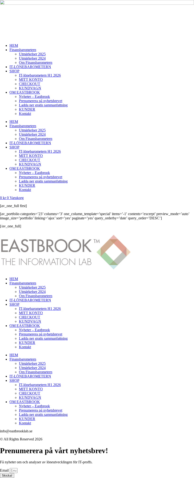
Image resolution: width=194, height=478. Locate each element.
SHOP (14, 71)
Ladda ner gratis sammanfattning (43, 105)
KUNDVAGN (30, 88)
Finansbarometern (22, 50)
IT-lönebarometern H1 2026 (40, 75)
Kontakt (25, 114)
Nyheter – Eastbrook (34, 97)
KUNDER (27, 109)
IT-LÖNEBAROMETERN (30, 67)
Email (5, 470)
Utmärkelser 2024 (32, 58)
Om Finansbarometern (35, 63)
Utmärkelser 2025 (32, 54)
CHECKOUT (29, 84)
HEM (13, 45)
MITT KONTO (31, 80)
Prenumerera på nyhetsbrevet (40, 101)
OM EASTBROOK (24, 92)
